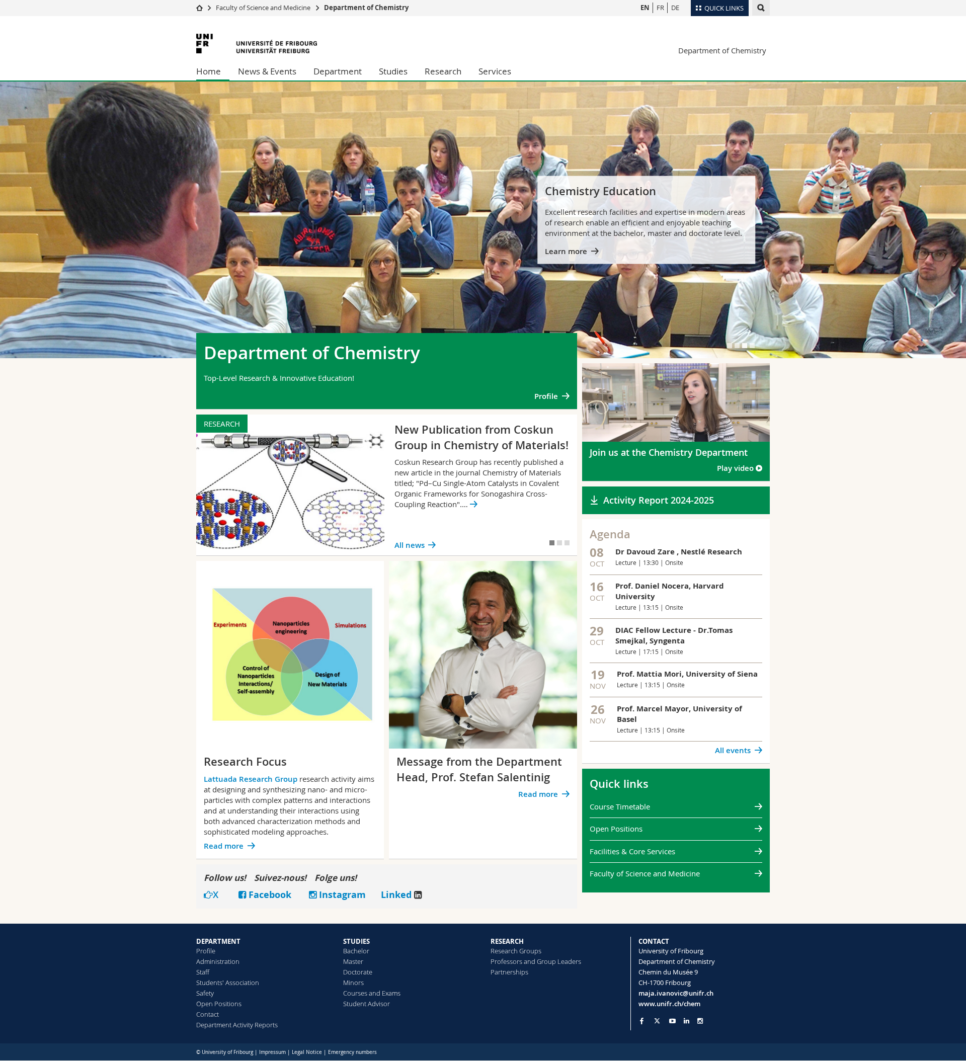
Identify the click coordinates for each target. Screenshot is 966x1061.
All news (409, 545)
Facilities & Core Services (632, 851)
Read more (224, 846)
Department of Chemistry (366, 7)
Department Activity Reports (237, 1024)
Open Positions (616, 829)
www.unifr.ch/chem (669, 1003)
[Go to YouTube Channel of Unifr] (672, 1021)
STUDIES (356, 941)
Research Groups (516, 950)
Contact (207, 1014)
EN (645, 7)
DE (675, 7)
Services (494, 71)
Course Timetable (620, 806)
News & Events (267, 71)
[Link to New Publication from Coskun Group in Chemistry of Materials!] (386, 485)
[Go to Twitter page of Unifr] (657, 1020)
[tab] (729, 345)
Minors (353, 982)
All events (733, 750)
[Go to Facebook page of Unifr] (641, 1020)
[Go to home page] (199, 7)
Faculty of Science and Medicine (263, 7)
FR (660, 7)
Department (337, 71)
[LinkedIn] (419, 894)
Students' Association (227, 982)
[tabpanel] (483, 219)
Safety (205, 993)
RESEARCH (507, 941)
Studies (393, 71)
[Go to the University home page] (256, 43)
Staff (202, 971)
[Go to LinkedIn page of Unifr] (686, 1021)
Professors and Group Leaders (536, 961)
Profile (546, 396)
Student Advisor (366, 1003)
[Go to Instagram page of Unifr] (700, 1021)
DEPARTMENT (218, 941)
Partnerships (509, 971)
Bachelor (356, 950)
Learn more (566, 251)
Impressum (272, 1052)
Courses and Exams (371, 993)
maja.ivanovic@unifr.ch (675, 993)
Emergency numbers (352, 1052)
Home (208, 71)
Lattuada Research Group (250, 779)
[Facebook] (292, 894)
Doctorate (357, 971)
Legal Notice (307, 1052)
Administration (217, 961)
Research (443, 71)
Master (353, 961)
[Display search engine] (761, 8)
